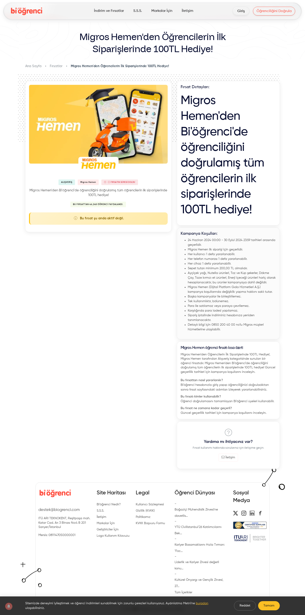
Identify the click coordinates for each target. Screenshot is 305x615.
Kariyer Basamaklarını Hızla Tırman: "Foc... (200, 548)
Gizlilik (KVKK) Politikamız (145, 514)
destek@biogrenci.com (59, 510)
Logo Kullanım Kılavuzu (113, 535)
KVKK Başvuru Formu (150, 523)
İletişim (230, 457)
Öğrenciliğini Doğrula (274, 11)
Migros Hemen (88, 182)
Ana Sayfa (33, 66)
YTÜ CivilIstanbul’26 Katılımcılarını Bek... (198, 530)
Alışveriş (66, 182)
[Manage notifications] (8, 606)
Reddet (245, 605)
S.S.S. (100, 510)
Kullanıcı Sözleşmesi (150, 504)
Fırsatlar (56, 66)
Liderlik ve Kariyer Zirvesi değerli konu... (197, 565)
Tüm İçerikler (183, 592)
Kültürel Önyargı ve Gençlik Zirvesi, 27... (199, 583)
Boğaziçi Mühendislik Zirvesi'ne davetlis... (196, 512)
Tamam (268, 605)
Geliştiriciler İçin (108, 529)
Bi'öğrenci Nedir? (109, 504)
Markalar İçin (106, 523)
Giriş (241, 11)
